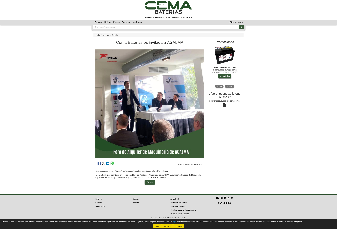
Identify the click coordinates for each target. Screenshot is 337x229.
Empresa (98, 22)
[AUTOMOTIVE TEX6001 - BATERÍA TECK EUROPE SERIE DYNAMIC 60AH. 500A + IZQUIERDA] (225, 55)
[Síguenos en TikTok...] (228, 198)
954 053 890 (224, 202)
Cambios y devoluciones (179, 214)
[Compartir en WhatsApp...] (112, 163)
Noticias (107, 22)
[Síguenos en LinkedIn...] (225, 198)
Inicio (97, 35)
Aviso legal (174, 199)
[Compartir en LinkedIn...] (108, 163)
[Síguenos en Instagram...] (221, 198)
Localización (137, 22)
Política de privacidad (178, 202)
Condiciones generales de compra (183, 210)
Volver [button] (150, 182)
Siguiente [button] (229, 86)
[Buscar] (241, 27)
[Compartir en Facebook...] (99, 163)
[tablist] (225, 66)
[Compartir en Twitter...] (103, 163)
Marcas (116, 22)
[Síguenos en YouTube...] (232, 198)
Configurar (179, 226)
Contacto (126, 22)
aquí (174, 221)
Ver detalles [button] (225, 76)
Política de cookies (177, 206)
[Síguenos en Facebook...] (217, 198)
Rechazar (167, 226)
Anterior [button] (219, 86)
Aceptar (157, 226)
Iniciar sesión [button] (237, 22)
